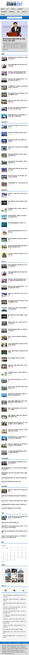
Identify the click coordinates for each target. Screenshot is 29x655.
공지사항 (3, 14)
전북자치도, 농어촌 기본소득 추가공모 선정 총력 (17, 490)
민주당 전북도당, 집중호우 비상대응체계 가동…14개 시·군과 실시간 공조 (17, 108)
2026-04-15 (11, 178)
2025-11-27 (4, 479)
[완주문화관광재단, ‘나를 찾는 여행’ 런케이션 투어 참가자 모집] (4, 217)
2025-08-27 (4, 498)
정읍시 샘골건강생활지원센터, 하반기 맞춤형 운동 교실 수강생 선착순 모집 (17, 401)
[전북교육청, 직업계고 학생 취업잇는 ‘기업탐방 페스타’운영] (4, 59)
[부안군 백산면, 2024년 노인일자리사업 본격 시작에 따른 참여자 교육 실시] (20, 580)
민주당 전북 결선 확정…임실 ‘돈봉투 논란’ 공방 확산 (17, 140)
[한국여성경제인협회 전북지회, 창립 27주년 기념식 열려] (14, 28)
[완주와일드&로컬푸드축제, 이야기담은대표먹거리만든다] (4, 331)
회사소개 (4, 642)
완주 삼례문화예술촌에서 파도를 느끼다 (17, 222)
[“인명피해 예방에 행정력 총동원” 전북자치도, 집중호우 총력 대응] (4, 452)
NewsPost (11, 11)
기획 (18, 11)
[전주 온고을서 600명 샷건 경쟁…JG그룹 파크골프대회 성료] (4, 155)
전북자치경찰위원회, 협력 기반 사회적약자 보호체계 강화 (14, 477)
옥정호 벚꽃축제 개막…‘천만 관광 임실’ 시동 (18, 182)
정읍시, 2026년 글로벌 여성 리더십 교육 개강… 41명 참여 (17, 408)
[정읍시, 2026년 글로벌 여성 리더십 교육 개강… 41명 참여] (4, 409)
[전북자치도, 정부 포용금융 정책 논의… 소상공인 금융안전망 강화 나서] (4, 80)
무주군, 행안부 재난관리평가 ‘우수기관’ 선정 (17, 380)
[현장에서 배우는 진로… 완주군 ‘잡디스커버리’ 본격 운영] (4, 323)
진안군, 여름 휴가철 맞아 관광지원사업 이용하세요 (18, 351)
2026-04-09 (11, 184)
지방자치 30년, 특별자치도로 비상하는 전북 (11, 481)
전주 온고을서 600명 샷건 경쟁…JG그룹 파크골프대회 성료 (17, 154)
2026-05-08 (4, 470)
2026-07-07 (11, 218)
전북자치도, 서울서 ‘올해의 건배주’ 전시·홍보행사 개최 (17, 101)
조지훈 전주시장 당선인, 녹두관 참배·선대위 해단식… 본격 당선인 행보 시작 (18, 517)
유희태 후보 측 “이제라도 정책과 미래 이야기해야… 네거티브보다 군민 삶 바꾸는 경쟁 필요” (14, 526)
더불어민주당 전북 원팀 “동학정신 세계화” (17, 132)
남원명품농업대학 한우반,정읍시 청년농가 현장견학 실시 (13, 504)
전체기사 (2, 9)
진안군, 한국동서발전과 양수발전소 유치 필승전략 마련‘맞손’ (17, 344)
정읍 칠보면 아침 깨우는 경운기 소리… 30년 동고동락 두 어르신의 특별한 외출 (18, 423)
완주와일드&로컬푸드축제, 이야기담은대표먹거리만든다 (17, 330)
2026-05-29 (11, 128)
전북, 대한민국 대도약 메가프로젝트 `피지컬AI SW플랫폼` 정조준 (18, 94)
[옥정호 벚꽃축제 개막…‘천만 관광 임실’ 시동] (4, 184)
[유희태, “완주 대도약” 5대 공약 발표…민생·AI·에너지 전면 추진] (4, 177)
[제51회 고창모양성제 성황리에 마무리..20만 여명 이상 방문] (14, 571)
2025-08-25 (4, 502)
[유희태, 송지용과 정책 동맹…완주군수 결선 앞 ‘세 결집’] (4, 170)
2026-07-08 (11, 117)
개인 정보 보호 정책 (17, 642)
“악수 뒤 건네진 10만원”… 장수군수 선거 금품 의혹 (17, 126)
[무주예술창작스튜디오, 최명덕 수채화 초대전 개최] (4, 210)
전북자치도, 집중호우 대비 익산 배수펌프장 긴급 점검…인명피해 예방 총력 (17, 444)
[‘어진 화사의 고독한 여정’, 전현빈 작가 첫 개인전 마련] (4, 255)
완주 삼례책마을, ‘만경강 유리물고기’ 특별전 (17, 202)
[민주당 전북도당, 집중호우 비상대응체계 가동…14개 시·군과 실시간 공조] (4, 109)
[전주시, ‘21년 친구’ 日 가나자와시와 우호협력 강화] (20, 575)
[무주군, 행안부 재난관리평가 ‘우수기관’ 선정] (4, 381)
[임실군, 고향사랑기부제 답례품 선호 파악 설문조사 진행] (14, 575)
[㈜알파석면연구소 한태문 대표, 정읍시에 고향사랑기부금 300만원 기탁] (4, 395)
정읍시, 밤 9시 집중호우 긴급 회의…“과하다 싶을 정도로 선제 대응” (17, 430)
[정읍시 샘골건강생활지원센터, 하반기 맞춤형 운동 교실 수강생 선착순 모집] (4, 402)
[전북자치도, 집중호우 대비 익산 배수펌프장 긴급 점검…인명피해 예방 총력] (4, 445)
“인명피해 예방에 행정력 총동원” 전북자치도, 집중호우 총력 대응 (17, 451)
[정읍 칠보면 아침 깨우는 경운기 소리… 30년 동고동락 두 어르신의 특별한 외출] (4, 424)
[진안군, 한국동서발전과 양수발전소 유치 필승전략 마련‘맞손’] (4, 345)
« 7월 (2, 562)
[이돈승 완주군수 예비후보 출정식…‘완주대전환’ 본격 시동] (4, 163)
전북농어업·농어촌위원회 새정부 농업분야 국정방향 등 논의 (14, 496)
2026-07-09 (11, 60)
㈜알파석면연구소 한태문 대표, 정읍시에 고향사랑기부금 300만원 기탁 (17, 394)
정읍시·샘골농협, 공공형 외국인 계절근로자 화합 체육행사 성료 (17, 416)
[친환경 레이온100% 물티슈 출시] (8, 571)
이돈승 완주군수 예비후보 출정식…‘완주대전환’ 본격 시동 (17, 162)
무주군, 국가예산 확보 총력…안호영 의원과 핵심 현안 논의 (17, 387)
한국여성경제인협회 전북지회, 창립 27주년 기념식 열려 (14, 40)
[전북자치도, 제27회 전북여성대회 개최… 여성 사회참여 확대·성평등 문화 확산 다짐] (4, 73)
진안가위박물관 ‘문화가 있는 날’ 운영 (16, 358)
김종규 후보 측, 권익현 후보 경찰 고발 (9, 522)
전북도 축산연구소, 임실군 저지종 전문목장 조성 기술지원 (14, 500)
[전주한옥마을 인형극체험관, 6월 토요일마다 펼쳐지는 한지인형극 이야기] (4, 247)
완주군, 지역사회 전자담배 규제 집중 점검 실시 (17, 337)
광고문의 (9, 642)
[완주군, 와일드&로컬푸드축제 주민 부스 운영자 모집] (4, 232)
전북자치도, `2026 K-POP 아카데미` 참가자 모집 (17, 194)
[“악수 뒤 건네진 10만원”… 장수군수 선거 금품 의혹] (4, 127)
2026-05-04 (4, 475)
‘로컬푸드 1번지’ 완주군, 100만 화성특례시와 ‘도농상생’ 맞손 (17, 308)
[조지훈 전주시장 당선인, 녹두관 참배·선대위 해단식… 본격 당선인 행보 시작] (4, 518)
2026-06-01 (11, 248)
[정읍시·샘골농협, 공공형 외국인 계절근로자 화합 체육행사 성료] (4, 417)
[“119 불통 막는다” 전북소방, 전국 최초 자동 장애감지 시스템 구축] (4, 87)
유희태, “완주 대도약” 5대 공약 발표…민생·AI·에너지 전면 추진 (17, 176)
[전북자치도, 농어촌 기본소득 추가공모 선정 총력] (4, 491)
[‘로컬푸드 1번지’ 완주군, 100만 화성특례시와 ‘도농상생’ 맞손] (4, 309)
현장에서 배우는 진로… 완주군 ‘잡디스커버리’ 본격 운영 (17, 322)
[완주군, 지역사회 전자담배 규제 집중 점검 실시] (4, 338)
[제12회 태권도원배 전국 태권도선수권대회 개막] (4, 240)
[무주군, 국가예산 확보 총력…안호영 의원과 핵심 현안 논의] (4, 388)
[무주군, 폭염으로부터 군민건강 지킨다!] (8, 580)
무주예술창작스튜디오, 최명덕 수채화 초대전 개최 (17, 209)
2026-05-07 (11, 134)
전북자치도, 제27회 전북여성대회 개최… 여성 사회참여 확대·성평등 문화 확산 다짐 (17, 72)
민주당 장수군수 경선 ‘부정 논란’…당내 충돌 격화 (18, 147)
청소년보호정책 (25, 642)
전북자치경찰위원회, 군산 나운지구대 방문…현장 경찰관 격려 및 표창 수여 (14, 468)
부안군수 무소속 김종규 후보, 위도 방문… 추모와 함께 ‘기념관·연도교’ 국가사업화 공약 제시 (14, 536)
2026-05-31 (4, 538)
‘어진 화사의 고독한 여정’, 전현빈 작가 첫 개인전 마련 (18, 254)
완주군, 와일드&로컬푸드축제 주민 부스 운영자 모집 (17, 231)
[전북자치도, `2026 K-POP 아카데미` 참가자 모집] (4, 195)
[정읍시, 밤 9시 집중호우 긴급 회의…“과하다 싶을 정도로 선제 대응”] (4, 431)
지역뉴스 (13, 9)
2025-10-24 (4, 483)
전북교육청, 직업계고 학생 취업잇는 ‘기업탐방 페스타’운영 (17, 58)
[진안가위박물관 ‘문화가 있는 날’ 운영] (4, 359)
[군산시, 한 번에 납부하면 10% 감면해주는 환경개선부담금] (20, 571)
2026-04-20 (11, 149)
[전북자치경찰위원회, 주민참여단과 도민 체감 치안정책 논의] (4, 266)
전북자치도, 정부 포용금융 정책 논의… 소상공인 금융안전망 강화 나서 (17, 79)
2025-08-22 (4, 509)
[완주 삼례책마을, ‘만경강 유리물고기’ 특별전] (4, 203)
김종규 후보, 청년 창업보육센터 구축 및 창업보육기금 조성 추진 (14, 531)
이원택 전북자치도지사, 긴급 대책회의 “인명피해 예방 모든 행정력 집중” (17, 115)
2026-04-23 (11, 142)
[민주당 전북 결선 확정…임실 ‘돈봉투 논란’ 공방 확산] (4, 141)
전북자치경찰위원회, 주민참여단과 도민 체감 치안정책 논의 (17, 265)
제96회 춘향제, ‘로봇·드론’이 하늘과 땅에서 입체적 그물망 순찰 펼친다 (14, 473)
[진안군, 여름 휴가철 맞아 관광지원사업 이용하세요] (4, 352)
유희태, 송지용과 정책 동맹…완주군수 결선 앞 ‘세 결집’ (17, 169)
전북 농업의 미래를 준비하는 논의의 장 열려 (11, 508)
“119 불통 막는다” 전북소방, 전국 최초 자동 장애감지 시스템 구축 (17, 86)
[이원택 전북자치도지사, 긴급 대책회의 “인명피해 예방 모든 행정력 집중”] (4, 116)
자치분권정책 (3, 11)
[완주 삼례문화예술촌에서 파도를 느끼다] (4, 224)
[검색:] (14, 17)
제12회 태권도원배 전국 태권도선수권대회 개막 (17, 239)
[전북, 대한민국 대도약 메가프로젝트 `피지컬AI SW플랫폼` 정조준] (4, 95)
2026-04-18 (11, 157)
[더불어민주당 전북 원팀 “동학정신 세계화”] (4, 134)
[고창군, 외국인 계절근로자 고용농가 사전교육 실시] (14, 580)
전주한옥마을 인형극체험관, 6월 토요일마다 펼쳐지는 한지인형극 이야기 (18, 246)
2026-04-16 (11, 164)
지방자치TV (24, 11)
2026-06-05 (11, 233)
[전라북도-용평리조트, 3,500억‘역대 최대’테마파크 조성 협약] (8, 575)
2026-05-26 (11, 492)
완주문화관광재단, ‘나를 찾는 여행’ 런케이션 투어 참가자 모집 (17, 216)
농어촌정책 (20, 9)
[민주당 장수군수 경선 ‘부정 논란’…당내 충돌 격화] (4, 148)
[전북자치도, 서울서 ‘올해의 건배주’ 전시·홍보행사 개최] (4, 102)
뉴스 (7, 9)
